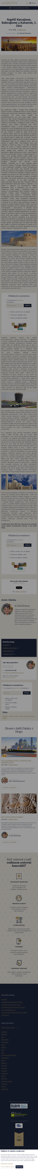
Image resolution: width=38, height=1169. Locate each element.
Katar (16, 716)
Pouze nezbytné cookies (8, 1166)
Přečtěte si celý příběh (9, 787)
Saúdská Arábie (6, 1081)
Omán (3, 1076)
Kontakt (4, 999)
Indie (2, 1050)
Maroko (4, 1071)
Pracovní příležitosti (8, 1010)
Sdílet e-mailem (20, 591)
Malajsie (4, 1065)
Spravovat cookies (7, 1163)
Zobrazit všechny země (8, 1027)
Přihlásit (27, 305)
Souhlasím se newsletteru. (14, 301)
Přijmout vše (19, 1166)
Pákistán (4, 1078)
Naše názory (7, 651)
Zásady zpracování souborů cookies (14, 1012)
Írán (2, 1052)
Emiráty (3, 1047)
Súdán (3, 1086)
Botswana (4, 1042)
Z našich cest (21, 29)
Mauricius (4, 1073)
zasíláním (20, 300)
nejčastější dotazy (10, 677)
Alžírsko (4, 1032)
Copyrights (5, 1015)
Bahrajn (5, 716)
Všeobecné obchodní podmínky (12, 1002)
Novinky (6, 645)
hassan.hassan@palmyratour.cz (14, 673)
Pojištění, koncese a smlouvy (11, 1004)
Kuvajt (11, 716)
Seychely (4, 1084)
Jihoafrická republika (8, 1055)
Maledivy (4, 1068)
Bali (2, 1037)
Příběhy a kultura (9, 648)
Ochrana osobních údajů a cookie (13, 1007)
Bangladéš (5, 1039)
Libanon (4, 1063)
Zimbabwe (4, 1089)
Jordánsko (5, 1058)
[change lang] (9, 3)
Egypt (3, 1045)
